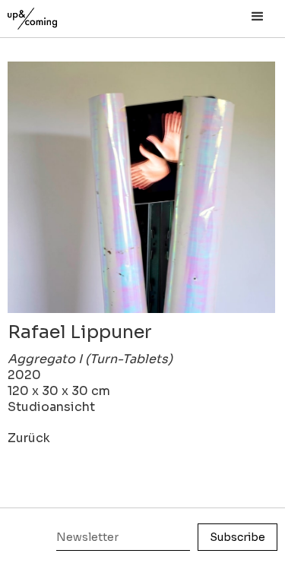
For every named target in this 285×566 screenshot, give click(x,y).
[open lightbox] (142, 187)
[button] (258, 17)
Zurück (29, 438)
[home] (49, 15)
